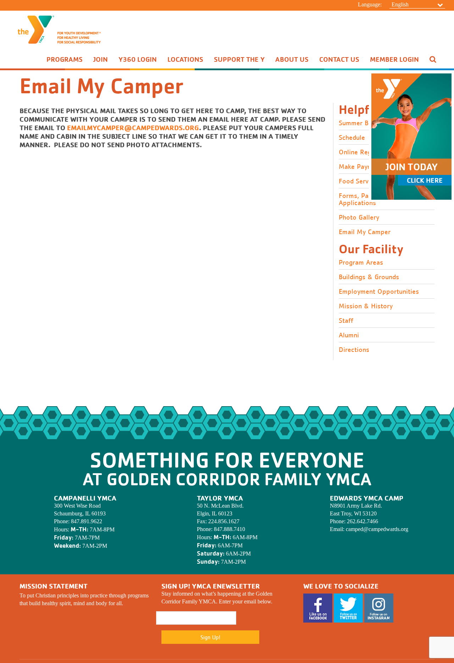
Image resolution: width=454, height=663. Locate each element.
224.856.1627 (223, 521)
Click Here (425, 180)
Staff (346, 321)
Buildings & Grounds (369, 277)
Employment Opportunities (379, 291)
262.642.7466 (362, 521)
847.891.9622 (86, 521)
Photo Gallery (359, 217)
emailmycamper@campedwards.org (133, 127)
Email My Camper (365, 232)
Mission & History (366, 306)
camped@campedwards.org (377, 529)
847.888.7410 (229, 529)
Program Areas (361, 262)
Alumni (349, 335)
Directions (354, 350)
